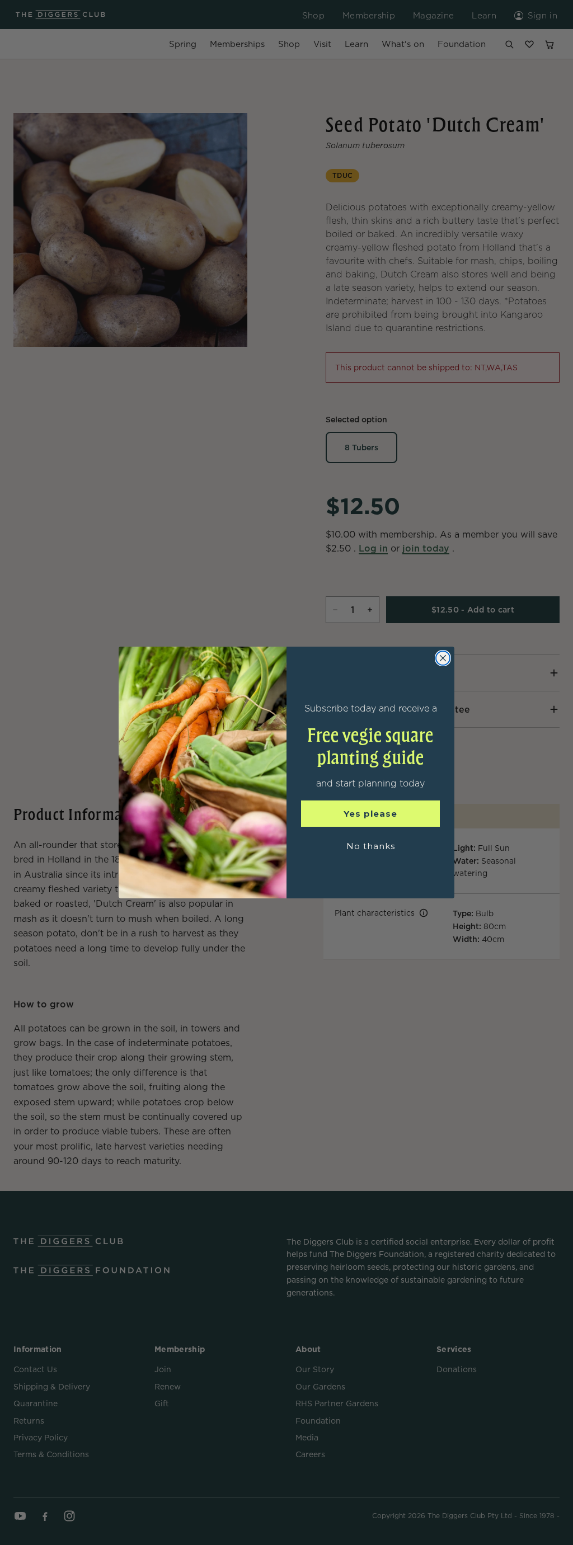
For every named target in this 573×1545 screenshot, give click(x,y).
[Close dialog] (443, 658)
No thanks (370, 846)
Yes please (370, 813)
